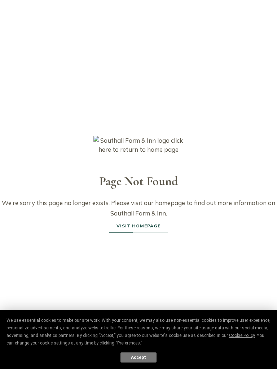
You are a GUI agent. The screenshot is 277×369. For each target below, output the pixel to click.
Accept (138, 357)
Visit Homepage (138, 225)
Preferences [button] (128, 343)
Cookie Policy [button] (242, 335)
